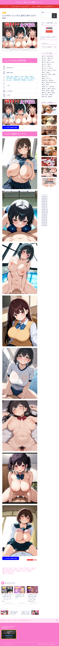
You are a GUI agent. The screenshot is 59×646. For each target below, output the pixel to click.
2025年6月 (44, 219)
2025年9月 (44, 214)
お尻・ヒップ (51, 58)
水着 (44, 90)
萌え (47, 94)
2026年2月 (44, 206)
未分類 (4, 12)
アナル (50, 60)
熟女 (53, 90)
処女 (12, 76)
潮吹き (48, 90)
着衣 (49, 92)
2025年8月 (44, 216)
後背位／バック (45, 86)
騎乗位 (51, 96)
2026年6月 (44, 200)
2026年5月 (44, 201)
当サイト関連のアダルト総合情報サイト (43, 6)
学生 (44, 82)
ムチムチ (44, 70)
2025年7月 (44, 217)
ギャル (50, 64)
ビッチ (50, 66)
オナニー (44, 64)
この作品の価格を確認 (10, 127)
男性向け (24, 80)
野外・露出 (45, 96)
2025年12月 (44, 209)
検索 (42, 12)
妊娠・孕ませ (45, 80)
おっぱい (9, 80)
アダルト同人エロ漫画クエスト (29, 2)
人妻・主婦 (45, 74)
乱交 (49, 72)
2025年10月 (44, 212)
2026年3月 (44, 204)
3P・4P (44, 56)
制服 (8, 76)
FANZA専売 (16, 80)
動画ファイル (45, 76)
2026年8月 (44, 196)
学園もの (17, 76)
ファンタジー (45, 68)
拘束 (49, 88)
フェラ (21, 78)
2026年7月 (44, 198)
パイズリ (33, 78)
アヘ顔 (44, 62)
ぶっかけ (26, 78)
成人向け (30, 80)
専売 (44, 84)
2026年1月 (44, 208)
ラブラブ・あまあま (52, 70)
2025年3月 (44, 224)
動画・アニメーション (47, 78)
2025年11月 (44, 211)
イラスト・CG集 (51, 62)
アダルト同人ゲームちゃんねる (19, 6)
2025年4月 (44, 222)
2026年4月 (44, 203)
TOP (6, 6)
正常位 (54, 88)
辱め (51, 94)
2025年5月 (44, 220)
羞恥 (54, 92)
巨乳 (22, 76)
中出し (15, 78)
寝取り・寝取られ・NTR (22, 570)
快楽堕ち (52, 86)
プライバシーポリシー (8, 644)
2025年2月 (44, 225)
